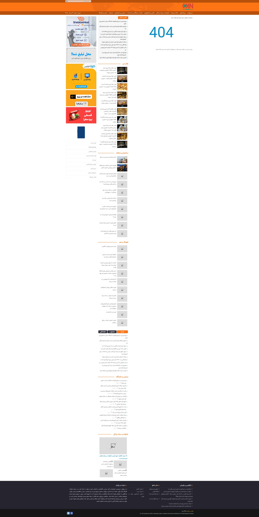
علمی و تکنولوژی (149, 13)
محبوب (112, 331)
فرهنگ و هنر (123, 242)
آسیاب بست (140, 491)
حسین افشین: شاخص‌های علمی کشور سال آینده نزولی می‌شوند (176, 506)
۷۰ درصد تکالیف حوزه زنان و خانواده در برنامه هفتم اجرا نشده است (113, 457)
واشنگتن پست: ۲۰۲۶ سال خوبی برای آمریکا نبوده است (113, 45)
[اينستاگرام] (71, 513)
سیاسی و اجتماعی (120, 13)
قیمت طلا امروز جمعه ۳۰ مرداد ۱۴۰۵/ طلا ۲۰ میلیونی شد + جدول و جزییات (107, 87)
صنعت (111, 13)
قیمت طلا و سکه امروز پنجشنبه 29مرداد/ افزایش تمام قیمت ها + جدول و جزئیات (108, 136)
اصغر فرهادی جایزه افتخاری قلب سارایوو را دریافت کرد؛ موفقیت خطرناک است (108, 306)
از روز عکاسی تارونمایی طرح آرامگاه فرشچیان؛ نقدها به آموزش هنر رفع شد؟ (107, 273)
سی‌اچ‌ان (190, 13)
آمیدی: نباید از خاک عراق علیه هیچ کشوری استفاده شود (113, 58)
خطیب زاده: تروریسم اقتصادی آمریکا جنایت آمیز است (113, 34)
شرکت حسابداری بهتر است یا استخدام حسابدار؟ (180, 504)
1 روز (112, 409)
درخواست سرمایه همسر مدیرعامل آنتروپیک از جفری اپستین (177, 491)
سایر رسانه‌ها (103, 13)
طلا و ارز (125, 64)
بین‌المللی (183, 13)
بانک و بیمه (174, 13)
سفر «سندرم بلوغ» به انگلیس (109, 246)
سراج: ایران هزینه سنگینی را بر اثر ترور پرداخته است (114, 31)
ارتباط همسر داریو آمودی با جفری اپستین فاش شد (179, 489)
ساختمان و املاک (122, 153)
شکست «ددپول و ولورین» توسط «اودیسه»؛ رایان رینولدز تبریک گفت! (108, 265)
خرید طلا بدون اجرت (153, 494)
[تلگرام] (68, 513)
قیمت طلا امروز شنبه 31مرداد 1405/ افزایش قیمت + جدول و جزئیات (108, 78)
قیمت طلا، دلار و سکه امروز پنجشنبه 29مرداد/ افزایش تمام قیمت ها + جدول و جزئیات (108, 128)
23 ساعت (112, 404)
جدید (122, 331)
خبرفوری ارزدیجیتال (153, 489)
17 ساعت (114, 388)
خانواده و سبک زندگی (162, 13)
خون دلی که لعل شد (111, 312)
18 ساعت (110, 394)
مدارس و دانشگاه (122, 377)
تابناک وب (184, 511)
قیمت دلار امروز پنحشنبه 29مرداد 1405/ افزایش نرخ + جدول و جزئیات (108, 119)
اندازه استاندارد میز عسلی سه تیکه (108, 157)
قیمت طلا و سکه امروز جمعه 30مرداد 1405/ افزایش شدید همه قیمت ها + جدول (108, 95)
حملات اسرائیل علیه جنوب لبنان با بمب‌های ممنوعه (114, 42)
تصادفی (103, 331)
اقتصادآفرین (155, 491)
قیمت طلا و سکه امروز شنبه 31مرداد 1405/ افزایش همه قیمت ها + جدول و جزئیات (108, 70)
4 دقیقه (118, 383)
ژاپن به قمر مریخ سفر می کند (119, 412)
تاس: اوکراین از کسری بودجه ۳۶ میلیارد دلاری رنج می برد (112, 363)
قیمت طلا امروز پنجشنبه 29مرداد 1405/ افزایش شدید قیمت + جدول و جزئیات (107, 144)
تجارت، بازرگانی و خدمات (135, 13)
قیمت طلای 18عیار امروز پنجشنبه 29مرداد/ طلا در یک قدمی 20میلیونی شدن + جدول (108, 111)
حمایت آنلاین (139, 489)
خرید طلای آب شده (153, 499)
